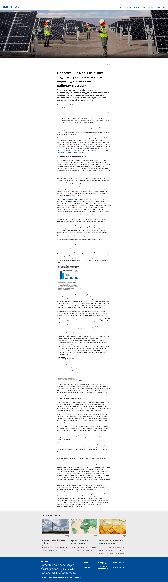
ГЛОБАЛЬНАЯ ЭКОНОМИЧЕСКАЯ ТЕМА (104, 563)
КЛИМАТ (86, 562)
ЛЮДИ (114, 565)
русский (107, 65)
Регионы (137, 8)
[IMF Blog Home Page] (11, 7)
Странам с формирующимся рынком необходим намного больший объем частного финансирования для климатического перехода (111, 541)
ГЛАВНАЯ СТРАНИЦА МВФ (119, 567)
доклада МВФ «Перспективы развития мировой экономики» (82, 151)
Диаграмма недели (125, 8)
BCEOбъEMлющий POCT (119, 562)
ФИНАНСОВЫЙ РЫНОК (103, 566)
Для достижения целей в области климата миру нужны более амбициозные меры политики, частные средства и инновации (83, 541)
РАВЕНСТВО (87, 567)
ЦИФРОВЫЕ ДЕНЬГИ (89, 565)
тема (144, 8)
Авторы (150, 8)
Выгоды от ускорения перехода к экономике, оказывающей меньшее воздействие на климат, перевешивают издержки (54, 541)
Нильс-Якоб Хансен (71, 105)
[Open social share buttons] (85, 86)
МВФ (163, 8)
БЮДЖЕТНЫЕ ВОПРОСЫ (104, 569)
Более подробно (58, 575)
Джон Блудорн (61, 105)
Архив (158, 8)
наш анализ (71, 199)
